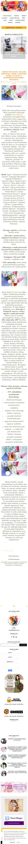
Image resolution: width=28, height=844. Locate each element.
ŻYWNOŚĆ (17, 22)
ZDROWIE (10, 22)
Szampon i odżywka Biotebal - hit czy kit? (17, 739)
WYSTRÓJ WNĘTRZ (20, 20)
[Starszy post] (26, 606)
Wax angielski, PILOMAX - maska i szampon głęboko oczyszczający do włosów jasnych (17, 765)
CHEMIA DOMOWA (7, 15)
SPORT (5, 20)
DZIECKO (16, 15)
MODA (23, 18)
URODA (11, 20)
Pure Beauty (17, 115)
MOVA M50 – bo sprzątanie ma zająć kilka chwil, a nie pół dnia (17, 772)
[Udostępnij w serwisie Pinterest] (12, 551)
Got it (18, 842)
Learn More (12, 842)
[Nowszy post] (1, 606)
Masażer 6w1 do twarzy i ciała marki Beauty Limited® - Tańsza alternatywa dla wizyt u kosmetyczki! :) (17, 749)
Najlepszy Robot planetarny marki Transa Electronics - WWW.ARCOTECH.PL (17, 756)
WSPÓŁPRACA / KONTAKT (14, 27)
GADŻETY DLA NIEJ (14, 18)
